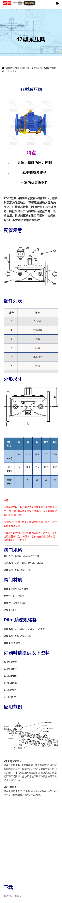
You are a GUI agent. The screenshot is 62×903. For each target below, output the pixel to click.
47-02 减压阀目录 (13, 896)
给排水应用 (37, 68)
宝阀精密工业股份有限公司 (17, 68)
